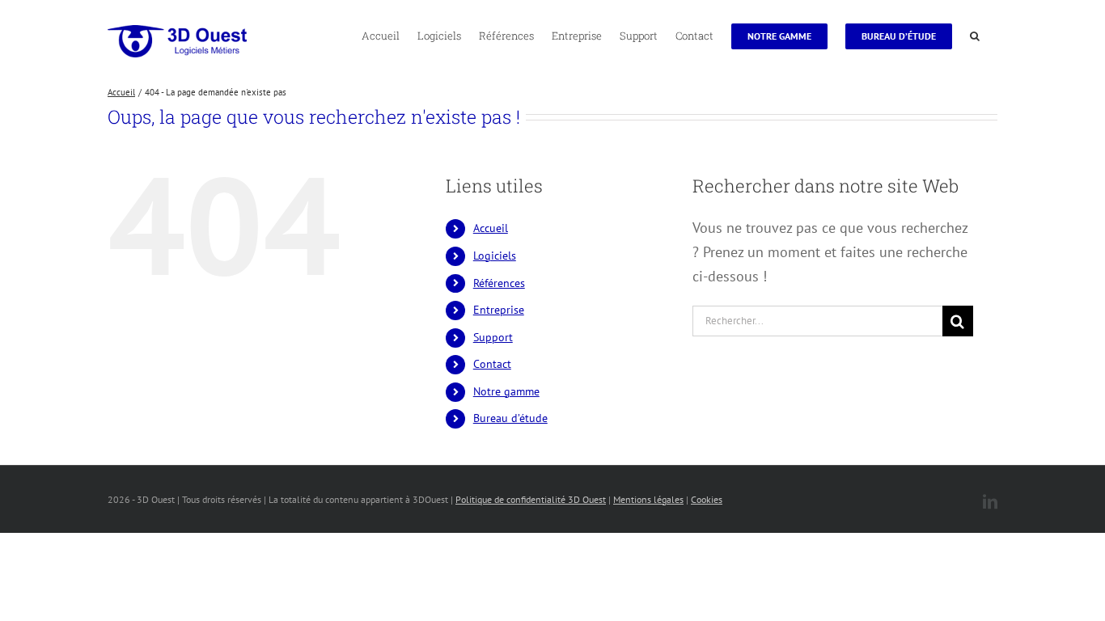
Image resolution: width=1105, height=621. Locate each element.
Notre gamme (506, 391)
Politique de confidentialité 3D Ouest (530, 499)
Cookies (706, 499)
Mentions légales (648, 499)
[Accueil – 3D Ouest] (177, 41)
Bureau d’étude (510, 418)
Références (499, 283)
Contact (492, 364)
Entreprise (498, 309)
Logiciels (494, 255)
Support (493, 337)
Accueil (490, 228)
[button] (975, 35)
